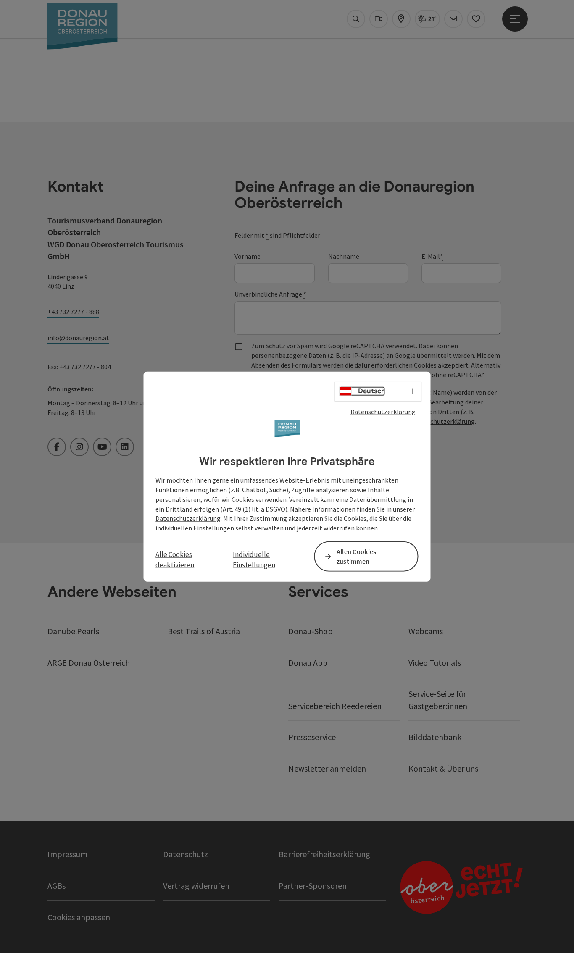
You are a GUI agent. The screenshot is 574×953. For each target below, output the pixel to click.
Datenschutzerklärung (383, 411)
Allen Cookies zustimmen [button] (357, 556)
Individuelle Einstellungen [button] (254, 559)
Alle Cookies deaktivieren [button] (174, 559)
